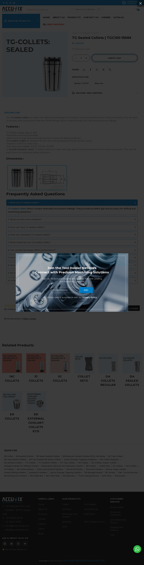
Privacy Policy (89, 297)
